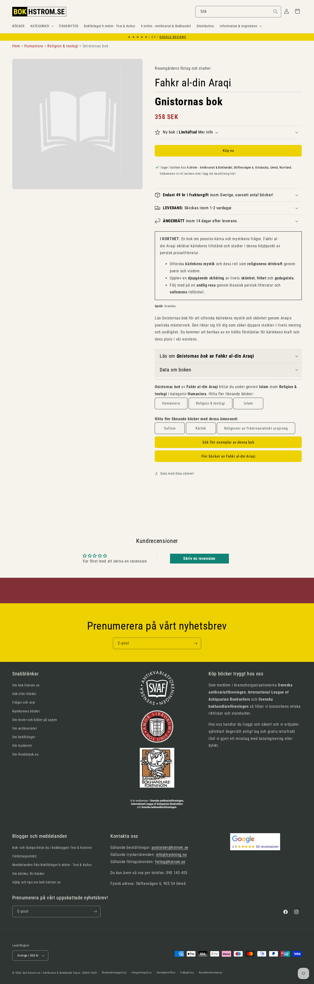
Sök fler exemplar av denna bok (228, 442)
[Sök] (275, 11)
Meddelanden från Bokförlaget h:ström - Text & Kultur (52, 865)
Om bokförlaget (23, 737)
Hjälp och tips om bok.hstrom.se (36, 882)
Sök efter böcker (24, 694)
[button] (41, 26)
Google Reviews (172, 37)
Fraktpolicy (187, 972)
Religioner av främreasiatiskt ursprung (256, 428)
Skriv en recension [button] (199, 558)
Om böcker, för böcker (28, 874)
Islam (248, 403)
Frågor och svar (23, 702)
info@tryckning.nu (171, 854)
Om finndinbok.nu (25, 754)
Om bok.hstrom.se (26, 685)
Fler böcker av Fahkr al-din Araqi (228, 456)
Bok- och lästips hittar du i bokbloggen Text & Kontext (52, 848)
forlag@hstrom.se (170, 861)
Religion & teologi (210, 403)
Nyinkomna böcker (26, 711)
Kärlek (201, 428)
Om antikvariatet (24, 728)
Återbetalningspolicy (114, 972)
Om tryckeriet (22, 746)
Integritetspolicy (141, 972)
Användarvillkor (166, 972)
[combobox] (238, 11)
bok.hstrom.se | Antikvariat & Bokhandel (47, 972)
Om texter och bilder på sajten (34, 720)
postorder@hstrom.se (170, 847)
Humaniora (171, 403)
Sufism (170, 428)
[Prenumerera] (195, 643)
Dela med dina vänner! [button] (177, 473)
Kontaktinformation (210, 972)
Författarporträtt (24, 856)
